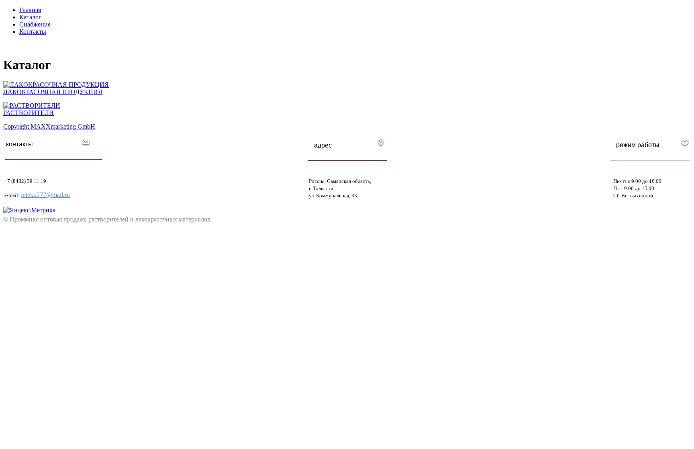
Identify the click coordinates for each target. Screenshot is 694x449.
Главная (30, 9)
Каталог (30, 17)
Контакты (32, 31)
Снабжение (35, 24)
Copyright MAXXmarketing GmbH (49, 126)
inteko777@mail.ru (45, 194)
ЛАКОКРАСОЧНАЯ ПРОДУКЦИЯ (52, 91)
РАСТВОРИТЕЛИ (28, 112)
